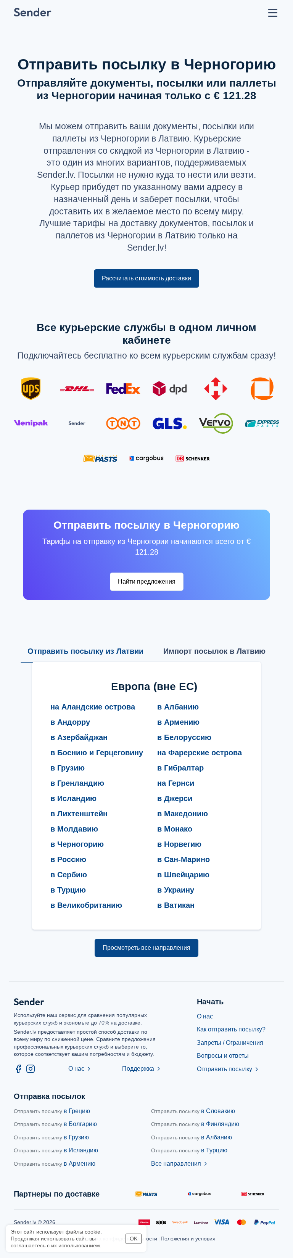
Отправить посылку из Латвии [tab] (85, 651)
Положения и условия (188, 1238)
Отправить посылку (228, 1069)
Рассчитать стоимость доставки (146, 278)
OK (133, 1238)
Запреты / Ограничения (230, 1042)
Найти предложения (146, 581)
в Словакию (193, 1111)
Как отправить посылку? (231, 1029)
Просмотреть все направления (146, 947)
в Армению (54, 1163)
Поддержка (142, 1068)
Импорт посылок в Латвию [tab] (214, 651)
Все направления (180, 1163)
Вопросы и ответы (223, 1055)
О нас (80, 1068)
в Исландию (56, 1150)
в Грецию (52, 1111)
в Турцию (189, 1150)
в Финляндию (195, 1124)
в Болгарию (55, 1124)
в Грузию (51, 1137)
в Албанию (191, 1137)
